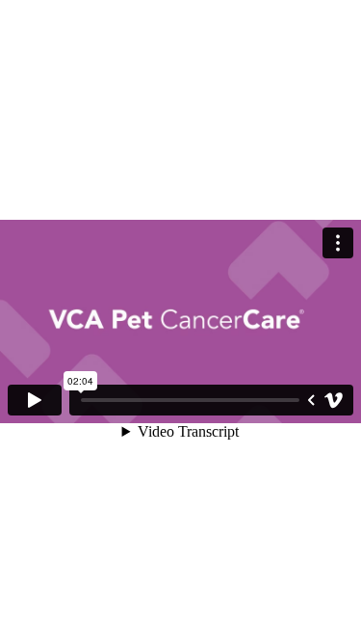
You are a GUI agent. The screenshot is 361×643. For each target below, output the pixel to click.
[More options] (337, 243)
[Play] (35, 400)
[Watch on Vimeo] (334, 400)
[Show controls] (310, 400)
